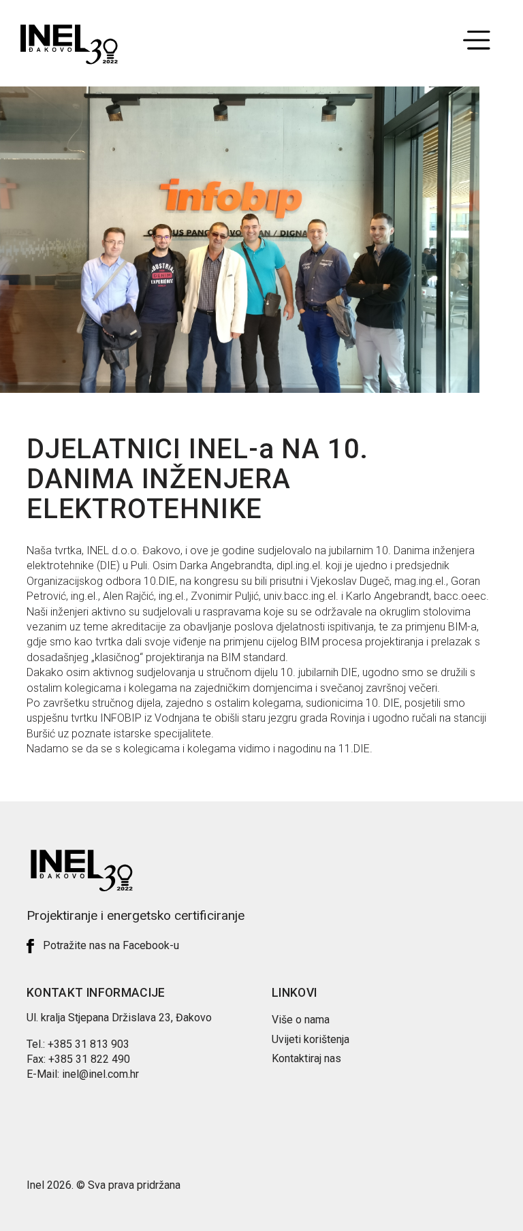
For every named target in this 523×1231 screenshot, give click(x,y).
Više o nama (301, 1019)
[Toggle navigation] (477, 46)
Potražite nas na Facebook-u (111, 945)
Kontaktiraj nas (306, 1058)
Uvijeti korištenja (310, 1039)
